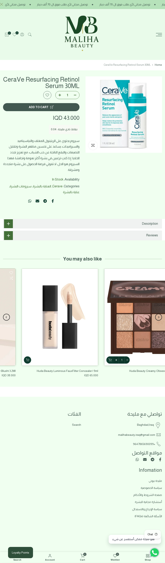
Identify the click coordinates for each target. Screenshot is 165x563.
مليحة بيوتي (155, 480)
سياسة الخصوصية (151, 487)
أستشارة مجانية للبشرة (148, 502)
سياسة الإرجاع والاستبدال (147, 509)
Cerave (57, 186)
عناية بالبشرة (71, 192)
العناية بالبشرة (42, 186)
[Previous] (158, 317)
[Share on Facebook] (53, 201)
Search (76, 424)
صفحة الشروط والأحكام (147, 494)
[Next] (6, 317)
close (2, 4)
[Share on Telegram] (45, 201)
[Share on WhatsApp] (30, 201)
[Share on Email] (37, 201)
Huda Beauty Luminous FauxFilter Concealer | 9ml (129, 370)
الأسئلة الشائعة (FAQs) (148, 516)
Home (158, 65)
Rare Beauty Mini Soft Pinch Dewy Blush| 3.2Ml (48, 370)
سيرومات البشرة (21, 186)
